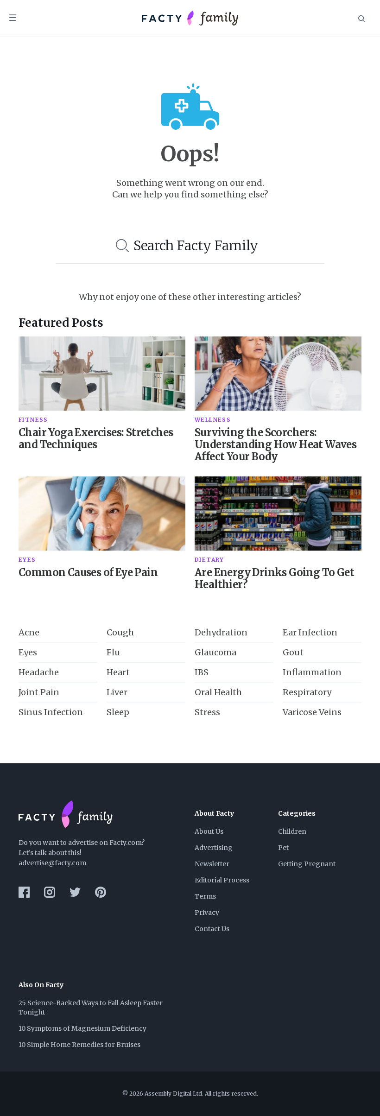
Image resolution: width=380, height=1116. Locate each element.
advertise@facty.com (52, 863)
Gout (293, 652)
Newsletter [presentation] (212, 864)
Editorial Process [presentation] (222, 880)
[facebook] (24, 892)
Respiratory (307, 692)
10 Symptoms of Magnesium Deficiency (82, 1028)
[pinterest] (100, 892)
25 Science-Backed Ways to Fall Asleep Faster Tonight (91, 1007)
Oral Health (218, 692)
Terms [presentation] (205, 896)
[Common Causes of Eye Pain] (102, 513)
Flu (113, 652)
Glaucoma (215, 652)
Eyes (28, 652)
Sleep (118, 712)
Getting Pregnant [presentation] (307, 864)
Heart (118, 672)
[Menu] (12, 18)
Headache (39, 672)
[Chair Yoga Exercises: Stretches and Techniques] (102, 373)
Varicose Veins (312, 712)
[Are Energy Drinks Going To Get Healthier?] (278, 513)
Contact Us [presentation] (212, 929)
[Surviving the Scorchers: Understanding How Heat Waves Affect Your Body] (278, 373)
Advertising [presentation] (214, 847)
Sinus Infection (51, 712)
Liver (117, 692)
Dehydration (221, 632)
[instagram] (49, 892)
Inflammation (312, 672)
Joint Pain (39, 692)
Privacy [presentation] (207, 912)
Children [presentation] (292, 831)
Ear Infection (310, 632)
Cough (120, 632)
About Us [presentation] (209, 831)
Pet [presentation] (283, 847)
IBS (202, 672)
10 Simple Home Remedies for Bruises (79, 1044)
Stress (207, 712)
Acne (29, 632)
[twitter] (75, 892)
